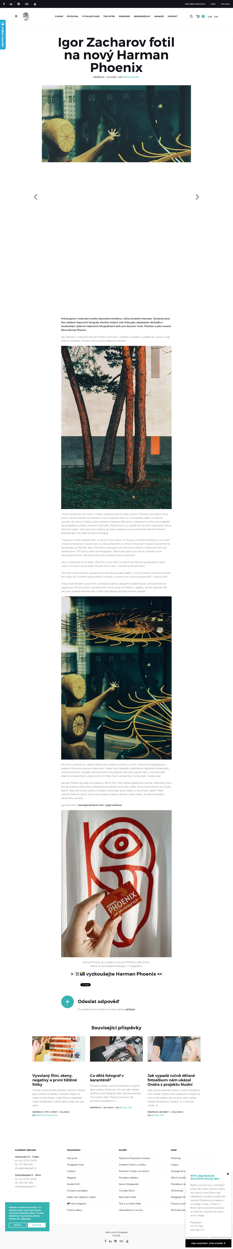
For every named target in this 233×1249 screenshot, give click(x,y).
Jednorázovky (142, 16)
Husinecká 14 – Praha (27, 1156)
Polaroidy (176, 1158)
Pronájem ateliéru (128, 1177)
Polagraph (73, 1150)
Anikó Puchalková (46, 1115)
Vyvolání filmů (91, 16)
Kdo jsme (72, 1158)
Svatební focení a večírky (132, 1164)
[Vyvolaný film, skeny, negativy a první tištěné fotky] (58, 1053)
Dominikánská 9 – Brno (28, 1175)
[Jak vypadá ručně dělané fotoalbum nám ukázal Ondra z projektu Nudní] (174, 1053)
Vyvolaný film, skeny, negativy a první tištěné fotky (54, 1080)
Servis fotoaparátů (129, 1184)
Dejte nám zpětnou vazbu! (81, 1197)
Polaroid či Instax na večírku (134, 1171)
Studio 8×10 (73, 1184)
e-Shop (59, 16)
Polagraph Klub (75, 1164)
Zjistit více (26, 1219)
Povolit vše (36, 1225)
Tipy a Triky (50, 1112)
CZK (210, 17)
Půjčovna (72, 16)
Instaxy (175, 1164)
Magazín (159, 16)
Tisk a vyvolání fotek (130, 1203)
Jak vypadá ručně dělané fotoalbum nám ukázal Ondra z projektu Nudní (171, 1080)
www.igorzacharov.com (91, 805)
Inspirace (98, 77)
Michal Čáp (125, 1107)
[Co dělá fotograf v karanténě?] (116, 1053)
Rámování (124, 16)
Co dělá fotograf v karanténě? (107, 1077)
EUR (216, 17)
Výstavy (71, 1171)
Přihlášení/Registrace (195, 4)
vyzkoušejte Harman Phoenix (121, 974)
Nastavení (18, 1225)
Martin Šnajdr (130, 77)
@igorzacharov (113, 805)
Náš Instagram (78, 1203)
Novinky (164, 1112)
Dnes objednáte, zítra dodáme (207, 1243)
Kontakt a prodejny (77, 1190)
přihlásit (130, 1009)
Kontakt (173, 16)
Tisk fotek (109, 16)
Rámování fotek (127, 1197)
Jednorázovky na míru (131, 1210)
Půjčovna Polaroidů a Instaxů (134, 1158)
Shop (174, 1150)
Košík (213, 4)
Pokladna (225, 4)
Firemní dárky (74, 1210)
